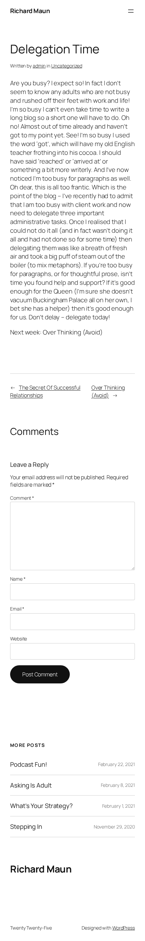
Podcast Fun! (28, 764)
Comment (22, 498)
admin (39, 65)
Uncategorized (66, 65)
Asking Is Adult (31, 785)
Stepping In (26, 826)
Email (17, 609)
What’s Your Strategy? (41, 805)
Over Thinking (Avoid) (108, 391)
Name (17, 579)
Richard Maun (30, 10)
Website (18, 638)
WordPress (123, 928)
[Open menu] (131, 11)
